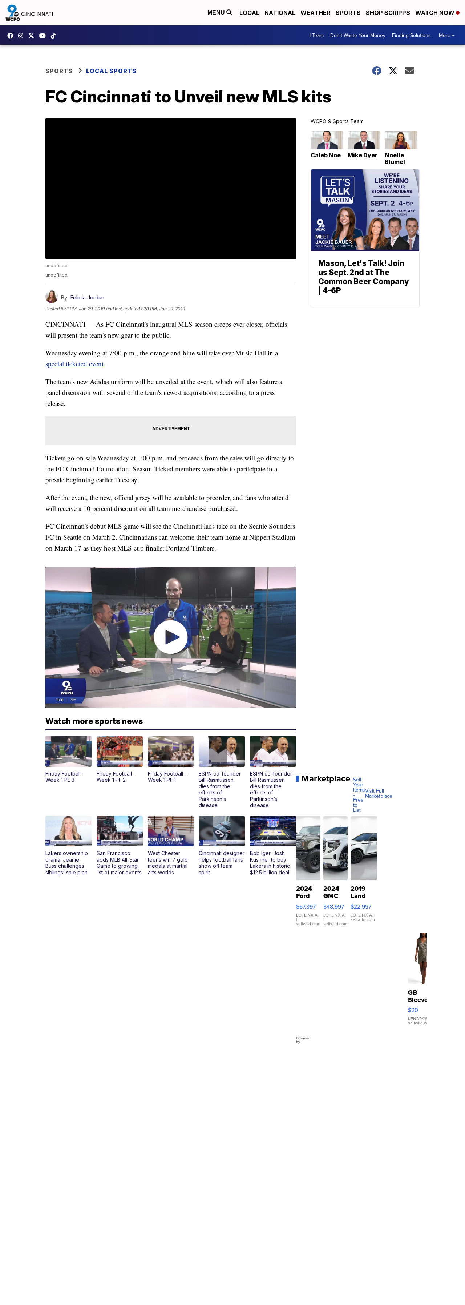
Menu (216, 12)
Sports (348, 12)
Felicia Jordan (87, 297)
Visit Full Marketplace (378, 793)
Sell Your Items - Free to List (359, 795)
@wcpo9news (55, 36)
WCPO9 (12, 36)
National (279, 12)
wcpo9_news (22, 36)
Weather (315, 12)
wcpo (33, 36)
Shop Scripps (388, 12)
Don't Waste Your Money (357, 35)
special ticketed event (74, 363)
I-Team (317, 35)
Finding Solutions (411, 35)
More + (446, 35)
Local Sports (111, 70)
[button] (68, 759)
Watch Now (435, 12)
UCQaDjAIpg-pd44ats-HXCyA (44, 36)
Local (249, 12)
